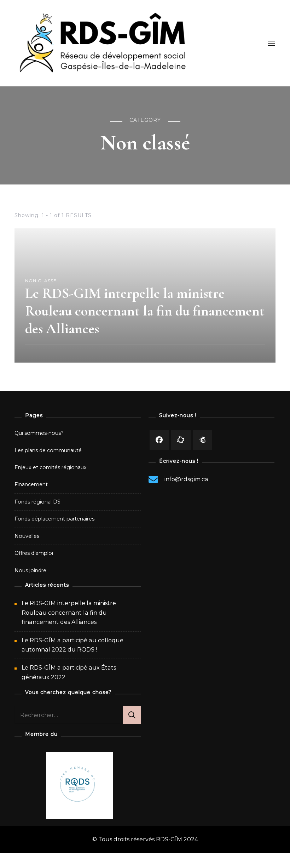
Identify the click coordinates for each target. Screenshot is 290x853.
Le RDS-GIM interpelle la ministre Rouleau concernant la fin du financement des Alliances (145, 311)
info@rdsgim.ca (186, 479)
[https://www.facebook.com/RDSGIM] (159, 440)
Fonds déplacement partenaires (54, 519)
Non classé (41, 280)
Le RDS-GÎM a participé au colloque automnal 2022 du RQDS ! (72, 645)
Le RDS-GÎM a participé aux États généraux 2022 (69, 672)
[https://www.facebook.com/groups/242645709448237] (181, 440)
